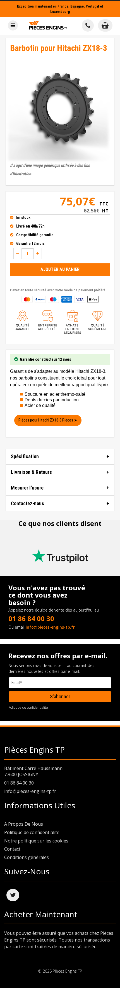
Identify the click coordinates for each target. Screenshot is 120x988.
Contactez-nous (27, 503)
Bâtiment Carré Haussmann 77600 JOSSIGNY (33, 771)
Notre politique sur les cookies (36, 841)
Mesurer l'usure (27, 488)
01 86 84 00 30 (31, 618)
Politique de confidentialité (28, 707)
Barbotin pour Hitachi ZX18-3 (58, 48)
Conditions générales (26, 857)
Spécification (25, 456)
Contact (12, 849)
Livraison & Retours (31, 472)
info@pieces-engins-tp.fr (50, 627)
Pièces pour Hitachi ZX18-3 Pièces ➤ (47, 420)
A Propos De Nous (23, 824)
